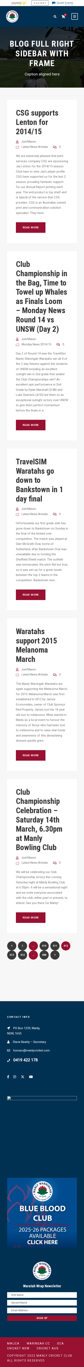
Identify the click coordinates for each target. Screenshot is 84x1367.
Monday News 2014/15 (36, 344)
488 (44, 955)
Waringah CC (38, 1343)
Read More (31, 227)
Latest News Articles (35, 146)
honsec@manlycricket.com (31, 1050)
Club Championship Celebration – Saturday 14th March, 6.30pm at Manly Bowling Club (39, 820)
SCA (60, 1343)
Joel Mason (28, 141)
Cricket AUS (48, 1348)
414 (22, 955)
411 (55, 945)
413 (12, 955)
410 (44, 945)
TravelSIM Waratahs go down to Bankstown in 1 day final (39, 480)
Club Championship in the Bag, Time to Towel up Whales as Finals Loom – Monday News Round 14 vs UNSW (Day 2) (41, 296)
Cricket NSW (18, 1348)
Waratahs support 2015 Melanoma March (36, 645)
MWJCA (13, 1343)
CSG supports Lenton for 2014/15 (37, 122)
